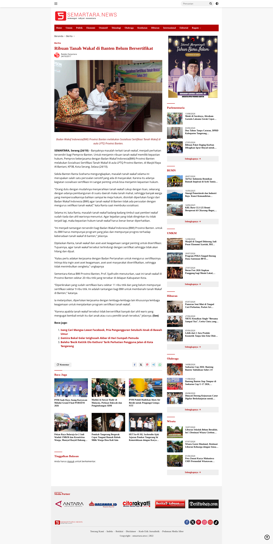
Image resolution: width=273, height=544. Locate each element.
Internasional (169, 28)
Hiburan (155, 28)
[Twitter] (192, 522)
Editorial (184, 28)
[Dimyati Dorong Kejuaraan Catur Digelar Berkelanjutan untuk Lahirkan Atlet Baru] (175, 398)
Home (59, 28)
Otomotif (103, 28)
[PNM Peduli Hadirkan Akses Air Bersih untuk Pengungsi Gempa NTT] (145, 387)
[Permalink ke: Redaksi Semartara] (56, 55)
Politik (79, 28)
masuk (70, 461)
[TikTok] (216, 522)
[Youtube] (210, 522)
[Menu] (56, 3)
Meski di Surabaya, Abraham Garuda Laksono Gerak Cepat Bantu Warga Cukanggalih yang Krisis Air (200, 118)
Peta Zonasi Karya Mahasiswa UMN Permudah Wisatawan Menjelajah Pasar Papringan (199, 460)
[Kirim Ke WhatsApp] (160, 364)
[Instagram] (204, 522)
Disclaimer (131, 531)
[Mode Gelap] (217, 3)
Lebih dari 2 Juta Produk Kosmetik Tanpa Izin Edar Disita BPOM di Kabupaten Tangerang (201, 334)
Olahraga (129, 28)
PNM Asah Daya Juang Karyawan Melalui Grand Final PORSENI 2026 (70, 403)
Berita (57, 43)
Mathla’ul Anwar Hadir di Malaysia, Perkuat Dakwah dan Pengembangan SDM (107, 403)
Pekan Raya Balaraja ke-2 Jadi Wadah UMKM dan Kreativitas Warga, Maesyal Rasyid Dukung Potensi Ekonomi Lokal (69, 437)
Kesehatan (142, 28)
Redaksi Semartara (69, 54)
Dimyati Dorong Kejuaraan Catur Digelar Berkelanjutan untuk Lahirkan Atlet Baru (201, 397)
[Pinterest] (198, 522)
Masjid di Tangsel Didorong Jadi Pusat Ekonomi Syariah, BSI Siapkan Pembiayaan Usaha (200, 243)
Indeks (110, 531)
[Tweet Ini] (141, 364)
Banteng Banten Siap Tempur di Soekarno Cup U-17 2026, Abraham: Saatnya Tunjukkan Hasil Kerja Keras (200, 383)
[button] (211, 3)
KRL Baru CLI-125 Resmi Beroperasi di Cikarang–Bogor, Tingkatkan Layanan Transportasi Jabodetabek (201, 209)
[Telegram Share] (153, 364)
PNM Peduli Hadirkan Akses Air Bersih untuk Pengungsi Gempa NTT (144, 403)
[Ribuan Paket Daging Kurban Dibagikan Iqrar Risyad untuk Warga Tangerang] (175, 147)
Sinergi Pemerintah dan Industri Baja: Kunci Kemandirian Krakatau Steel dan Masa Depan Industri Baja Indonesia (200, 195)
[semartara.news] (86, 15)
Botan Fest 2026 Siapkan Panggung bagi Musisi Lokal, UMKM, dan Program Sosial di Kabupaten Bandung (200, 272)
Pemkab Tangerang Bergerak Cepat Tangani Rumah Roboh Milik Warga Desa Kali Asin (106, 437)
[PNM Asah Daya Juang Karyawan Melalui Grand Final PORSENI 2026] (71, 387)
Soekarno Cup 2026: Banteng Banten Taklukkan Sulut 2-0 (199, 368)
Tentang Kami (97, 531)
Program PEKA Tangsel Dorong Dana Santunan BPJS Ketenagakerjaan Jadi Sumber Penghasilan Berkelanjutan (200, 257)
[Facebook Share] (134, 364)
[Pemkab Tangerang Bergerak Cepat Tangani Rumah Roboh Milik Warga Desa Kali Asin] (108, 422)
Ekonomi (90, 28)
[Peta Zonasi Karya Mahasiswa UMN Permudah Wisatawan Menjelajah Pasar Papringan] (175, 461)
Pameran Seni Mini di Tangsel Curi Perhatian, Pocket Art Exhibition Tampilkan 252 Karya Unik (201, 306)
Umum (69, 28)
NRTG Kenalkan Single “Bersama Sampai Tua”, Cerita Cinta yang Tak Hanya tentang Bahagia (201, 320)
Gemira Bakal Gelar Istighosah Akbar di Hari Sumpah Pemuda (100, 338)
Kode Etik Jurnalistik (149, 531)
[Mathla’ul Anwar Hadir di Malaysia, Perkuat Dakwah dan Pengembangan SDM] (108, 387)
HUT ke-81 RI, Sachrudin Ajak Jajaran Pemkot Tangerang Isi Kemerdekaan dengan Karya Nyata (144, 437)
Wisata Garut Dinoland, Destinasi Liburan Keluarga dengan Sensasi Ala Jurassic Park (201, 445)
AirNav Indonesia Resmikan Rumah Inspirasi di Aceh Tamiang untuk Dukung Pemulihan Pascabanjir (201, 180)
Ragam (195, 28)
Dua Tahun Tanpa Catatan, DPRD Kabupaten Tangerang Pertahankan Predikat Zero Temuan (201, 132)
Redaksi (119, 531)
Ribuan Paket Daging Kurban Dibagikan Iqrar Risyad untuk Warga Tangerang (199, 146)
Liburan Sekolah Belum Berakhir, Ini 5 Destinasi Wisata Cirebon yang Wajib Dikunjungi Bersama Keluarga (201, 431)
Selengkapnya (192, 159)
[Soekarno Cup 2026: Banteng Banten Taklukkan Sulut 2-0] (175, 369)
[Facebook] (186, 522)
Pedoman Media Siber (173, 531)
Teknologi (116, 28)
